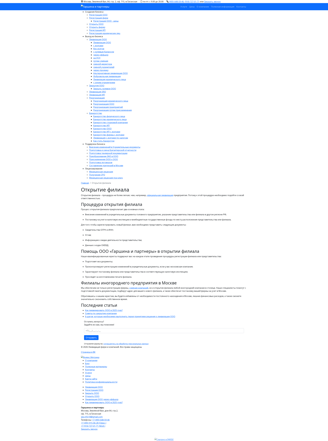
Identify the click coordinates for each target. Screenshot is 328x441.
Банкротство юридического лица (110, 119)
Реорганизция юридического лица (110, 101)
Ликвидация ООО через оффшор (101, 399)
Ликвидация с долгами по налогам (110, 137)
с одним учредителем (104, 82)
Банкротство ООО (102, 128)
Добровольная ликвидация (107, 76)
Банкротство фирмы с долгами (108, 134)
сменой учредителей (103, 67)
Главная (85, 183)
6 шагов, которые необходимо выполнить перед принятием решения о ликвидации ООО (130, 316)
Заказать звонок (212, 1)
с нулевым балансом (103, 51)
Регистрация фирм (98, 18)
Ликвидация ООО (98, 39)
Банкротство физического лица (109, 116)
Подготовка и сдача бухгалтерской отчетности (112, 150)
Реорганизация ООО (103, 104)
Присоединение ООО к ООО (103, 159)
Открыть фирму (97, 27)
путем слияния (100, 61)
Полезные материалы (96, 366)
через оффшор (100, 54)
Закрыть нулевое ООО (104, 88)
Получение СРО (97, 174)
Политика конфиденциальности (101, 382)
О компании (203, 6)
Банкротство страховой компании (110, 122)
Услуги (183, 6)
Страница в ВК (88, 352)
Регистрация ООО (98, 14)
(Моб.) (93, 426)
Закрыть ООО (92, 393)
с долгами (98, 45)
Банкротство (95, 113)
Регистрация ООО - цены (106, 21)
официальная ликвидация (160, 195)
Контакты (241, 6)
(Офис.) (93, 423)
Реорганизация (97, 97)
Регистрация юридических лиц (104, 33)
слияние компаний (138, 287)
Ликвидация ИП (97, 94)
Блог (87, 363)
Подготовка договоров (100, 162)
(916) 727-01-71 (192, 1)
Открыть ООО (96, 24)
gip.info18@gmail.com (92, 416)
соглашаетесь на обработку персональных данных (125, 343)
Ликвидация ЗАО (97, 91)
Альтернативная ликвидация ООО (110, 73)
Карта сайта (91, 378)
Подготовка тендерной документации (108, 153)
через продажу (100, 70)
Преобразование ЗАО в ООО (103, 156)
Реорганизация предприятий (108, 107)
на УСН (96, 58)
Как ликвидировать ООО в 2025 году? (104, 310)
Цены (192, 6)
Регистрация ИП (97, 30)
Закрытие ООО (96, 85)
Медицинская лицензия (101, 171)
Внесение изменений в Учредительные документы (114, 147)
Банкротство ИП (101, 125)
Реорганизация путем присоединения (112, 110)
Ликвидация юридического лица (109, 79)
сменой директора (102, 64)
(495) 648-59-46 (176, 1)
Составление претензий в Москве (106, 165)
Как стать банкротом (103, 141)
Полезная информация (222, 6)
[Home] (95, 6)
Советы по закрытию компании (101, 313)
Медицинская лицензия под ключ (106, 177)
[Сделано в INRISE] (164, 439)
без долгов (98, 48)
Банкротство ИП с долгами (106, 131)
